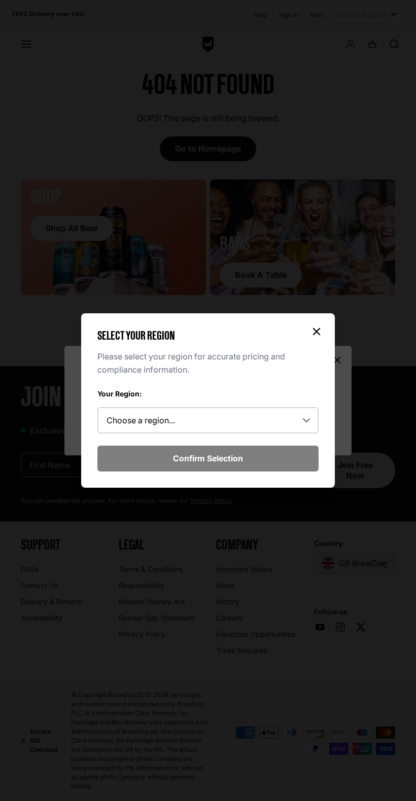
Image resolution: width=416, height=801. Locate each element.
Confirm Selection (208, 458)
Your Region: (119, 393)
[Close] (316, 331)
